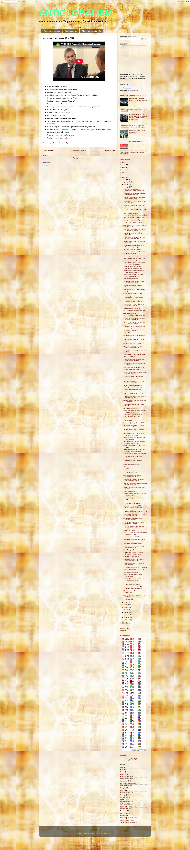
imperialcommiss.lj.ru (126, 628)
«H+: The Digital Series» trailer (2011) (134, 310)
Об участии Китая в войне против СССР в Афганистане (137, 132)
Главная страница (52, 31)
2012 (124, 177)
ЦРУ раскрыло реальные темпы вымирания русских (133, 522)
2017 (124, 164)
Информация (124, 785)
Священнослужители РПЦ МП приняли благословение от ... (133, 587)
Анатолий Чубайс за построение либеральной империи (133, 434)
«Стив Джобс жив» (129, 530)
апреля (126, 612)
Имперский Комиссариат (128, 783)
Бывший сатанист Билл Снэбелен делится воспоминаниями (134, 450)
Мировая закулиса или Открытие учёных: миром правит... (133, 340)
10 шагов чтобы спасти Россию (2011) (135, 453)
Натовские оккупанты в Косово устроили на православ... (133, 415)
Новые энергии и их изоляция (132, 543)
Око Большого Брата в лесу (132, 343)
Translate (135, 90)
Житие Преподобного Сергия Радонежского (132, 575)
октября (126, 187)
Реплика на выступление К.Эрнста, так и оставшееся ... (134, 540)
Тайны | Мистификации (127, 822)
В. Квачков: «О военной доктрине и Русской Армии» (134, 327)
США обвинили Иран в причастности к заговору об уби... (135, 396)
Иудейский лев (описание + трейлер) (135, 567)
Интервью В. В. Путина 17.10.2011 (134, 354)
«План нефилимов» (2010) (131, 464)
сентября (127, 599)
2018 (124, 162)
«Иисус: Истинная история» (132, 369)
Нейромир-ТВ (124, 804)
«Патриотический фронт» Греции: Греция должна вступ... (134, 229)
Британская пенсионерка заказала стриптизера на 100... (134, 442)
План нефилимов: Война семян (133, 376)
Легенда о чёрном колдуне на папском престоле (132, 518)
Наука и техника (125, 801)
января (126, 620)
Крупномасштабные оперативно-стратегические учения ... (133, 275)
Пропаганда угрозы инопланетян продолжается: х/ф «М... (133, 479)
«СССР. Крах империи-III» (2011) (133, 569)
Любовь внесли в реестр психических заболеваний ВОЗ (135, 483)
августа (126, 602)
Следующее (48, 150)
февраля (127, 617)
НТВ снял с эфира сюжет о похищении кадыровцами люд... (134, 189)
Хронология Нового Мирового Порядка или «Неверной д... (133, 386)
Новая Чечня (127, 332)
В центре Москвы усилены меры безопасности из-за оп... (133, 527)
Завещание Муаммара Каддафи (133, 220)
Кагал (122, 790)
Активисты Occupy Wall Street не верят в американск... (133, 430)
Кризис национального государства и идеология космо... (135, 373)
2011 (124, 179)
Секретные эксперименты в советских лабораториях (132, 502)
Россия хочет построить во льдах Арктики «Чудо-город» (133, 246)
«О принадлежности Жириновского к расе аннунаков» (134, 336)
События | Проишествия (128, 817)
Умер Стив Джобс (128, 550)
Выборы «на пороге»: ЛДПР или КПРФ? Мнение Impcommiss (133, 506)
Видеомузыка (71, 31)
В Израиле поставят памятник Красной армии (132, 461)
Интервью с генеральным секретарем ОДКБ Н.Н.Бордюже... (135, 514)
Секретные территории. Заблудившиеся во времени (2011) (135, 510)
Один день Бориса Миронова (132, 293)
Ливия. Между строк (129, 313)
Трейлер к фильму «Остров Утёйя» (134, 423)
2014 (124, 172)
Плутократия (124, 808)
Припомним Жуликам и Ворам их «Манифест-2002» (138, 99)
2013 (124, 174)
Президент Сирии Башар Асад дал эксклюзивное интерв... (134, 193)
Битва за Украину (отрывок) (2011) (134, 217)
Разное (122, 815)
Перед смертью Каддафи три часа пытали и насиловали (134, 237)
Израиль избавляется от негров (133, 222)
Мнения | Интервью (59, 143)
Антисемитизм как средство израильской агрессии (132, 475)
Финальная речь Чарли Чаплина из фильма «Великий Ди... (134, 318)
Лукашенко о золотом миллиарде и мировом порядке (134, 546)
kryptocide (123, 630)
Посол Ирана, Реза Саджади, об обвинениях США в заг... (133, 359)
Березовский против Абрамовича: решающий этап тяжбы (134, 583)
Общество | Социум (126, 806)
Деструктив (123, 781)
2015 (124, 169)
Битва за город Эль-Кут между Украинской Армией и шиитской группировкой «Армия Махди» (138, 117)
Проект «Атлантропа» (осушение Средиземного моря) (133, 579)
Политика (123, 811)
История (123, 788)
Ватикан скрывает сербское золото (134, 379)
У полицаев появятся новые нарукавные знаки (132, 390)
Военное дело (124, 776)
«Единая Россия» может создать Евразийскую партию (133, 282)
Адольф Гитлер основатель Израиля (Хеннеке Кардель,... (135, 494)
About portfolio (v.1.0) (91, 31)
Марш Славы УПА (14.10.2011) (133, 393)
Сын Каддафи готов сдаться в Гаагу (134, 256)
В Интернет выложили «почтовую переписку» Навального (134, 263)
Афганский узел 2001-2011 (131, 537)
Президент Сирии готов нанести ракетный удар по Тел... (133, 559)
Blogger (108, 833)
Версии (122, 772)
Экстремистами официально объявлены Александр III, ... (132, 267)
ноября (126, 184)
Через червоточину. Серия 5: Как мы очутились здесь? (134, 411)
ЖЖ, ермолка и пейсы (130, 408)
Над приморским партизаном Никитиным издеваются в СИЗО (134, 296)
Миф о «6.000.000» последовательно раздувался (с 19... (135, 533)
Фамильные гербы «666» (131, 556)
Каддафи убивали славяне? (132, 249)
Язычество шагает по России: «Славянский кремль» (132, 457)
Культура (123, 795)
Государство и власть (127, 778)
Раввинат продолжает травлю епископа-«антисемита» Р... (132, 300)
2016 (124, 167)
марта (126, 615)
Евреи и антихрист (129, 356)
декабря (126, 182)
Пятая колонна (125, 813)
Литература (124, 797)
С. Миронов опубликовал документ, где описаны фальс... (134, 471)
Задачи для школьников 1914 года (134, 315)
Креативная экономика (130, 572)
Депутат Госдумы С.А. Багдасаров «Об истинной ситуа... (134, 322)
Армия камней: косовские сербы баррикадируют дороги (133, 346)
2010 (124, 623)
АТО (121, 767)
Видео (51, 143)
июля (125, 604)
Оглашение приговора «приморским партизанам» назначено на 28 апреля (133, 126)
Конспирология (125, 792)
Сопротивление (125, 820)
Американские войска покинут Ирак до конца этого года (134, 259)
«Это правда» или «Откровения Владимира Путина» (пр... (133, 553)
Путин (68, 143)
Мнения (122, 799)
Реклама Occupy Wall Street (131, 308)
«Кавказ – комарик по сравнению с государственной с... (134, 197)
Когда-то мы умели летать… (132, 491)
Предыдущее (109, 150)
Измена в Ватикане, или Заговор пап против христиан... (134, 252)
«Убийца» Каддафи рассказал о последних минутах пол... (133, 271)
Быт (121, 769)
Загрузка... (46, 165)
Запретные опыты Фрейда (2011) (133, 367)
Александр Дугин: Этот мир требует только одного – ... (134, 225)
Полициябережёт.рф (135, 141)
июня (125, 607)
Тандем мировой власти (130, 278)
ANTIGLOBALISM (75, 13)
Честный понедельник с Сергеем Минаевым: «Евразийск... (133, 426)
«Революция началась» (130, 330)
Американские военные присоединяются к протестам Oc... (135, 214)
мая (125, 609)
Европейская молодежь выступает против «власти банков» (134, 382)
